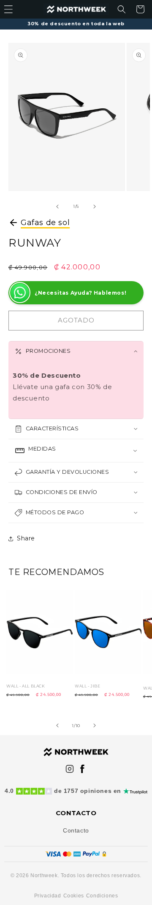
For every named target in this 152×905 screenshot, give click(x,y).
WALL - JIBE (87, 686)
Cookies (73, 896)
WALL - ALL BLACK (25, 686)
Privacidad (47, 896)
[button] (121, 9)
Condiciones (102, 896)
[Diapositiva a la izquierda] (57, 206)
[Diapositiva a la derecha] (94, 206)
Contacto (76, 830)
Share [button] (26, 538)
